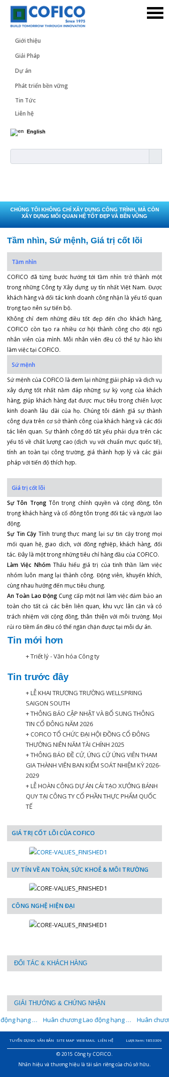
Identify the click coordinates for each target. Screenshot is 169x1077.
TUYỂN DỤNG (22, 1040)
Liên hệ (24, 113)
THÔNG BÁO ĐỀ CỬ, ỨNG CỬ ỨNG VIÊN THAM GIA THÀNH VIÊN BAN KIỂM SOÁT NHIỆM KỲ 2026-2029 (93, 765)
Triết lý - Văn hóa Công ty (65, 656)
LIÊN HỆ (105, 1040)
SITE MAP (65, 1040)
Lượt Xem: (144, 1040)
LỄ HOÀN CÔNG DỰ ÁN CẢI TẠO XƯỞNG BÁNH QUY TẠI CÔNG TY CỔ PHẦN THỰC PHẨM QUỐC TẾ (92, 796)
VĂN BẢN (45, 1040)
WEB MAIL (86, 1040)
